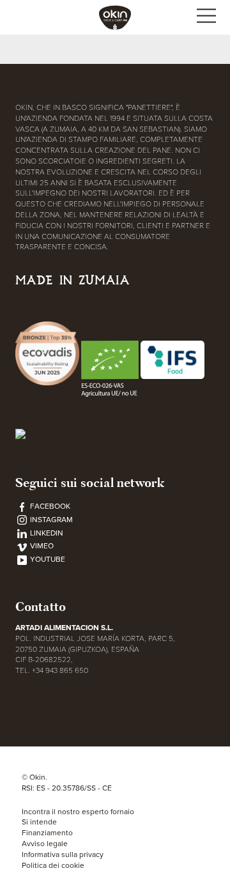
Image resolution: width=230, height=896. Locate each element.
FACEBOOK (49, 506)
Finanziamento (47, 832)
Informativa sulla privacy (62, 854)
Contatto (40, 606)
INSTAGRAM (50, 519)
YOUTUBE (46, 559)
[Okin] (115, 16)
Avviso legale (45, 843)
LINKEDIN (45, 533)
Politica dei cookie (53, 865)
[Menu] (206, 17)
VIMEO (41, 545)
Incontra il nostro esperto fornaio (78, 811)
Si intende (39, 821)
